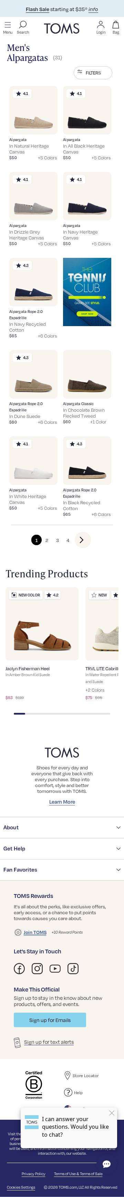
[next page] (77, 540)
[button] (93, 72)
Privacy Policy (33, 1173)
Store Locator (86, 1075)
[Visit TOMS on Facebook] (19, 968)
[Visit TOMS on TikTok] (73, 968)
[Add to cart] (44, 124)
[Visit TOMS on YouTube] (55, 968)
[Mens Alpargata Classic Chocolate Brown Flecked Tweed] (87, 374)
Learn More (62, 801)
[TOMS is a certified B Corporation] (33, 1085)
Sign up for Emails (50, 1020)
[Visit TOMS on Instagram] (37, 968)
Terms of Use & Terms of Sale (78, 1173)
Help (78, 1092)
